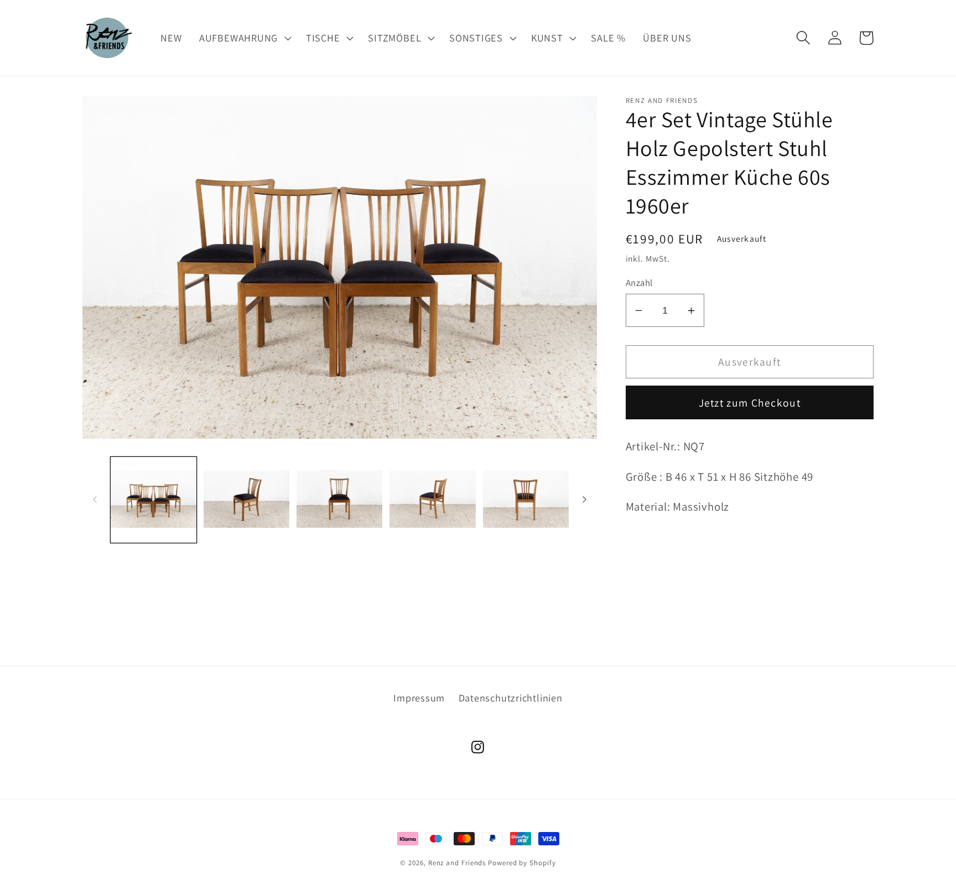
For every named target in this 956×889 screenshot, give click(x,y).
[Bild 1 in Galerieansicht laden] (153, 500)
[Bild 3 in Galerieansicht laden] (339, 500)
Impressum (419, 697)
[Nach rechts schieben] (585, 499)
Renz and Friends (457, 862)
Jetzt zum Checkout (750, 403)
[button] (243, 38)
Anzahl (639, 283)
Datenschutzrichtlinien (511, 697)
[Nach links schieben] (94, 499)
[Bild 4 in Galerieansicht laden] (432, 500)
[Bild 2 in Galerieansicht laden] (246, 500)
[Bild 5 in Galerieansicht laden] (526, 500)
